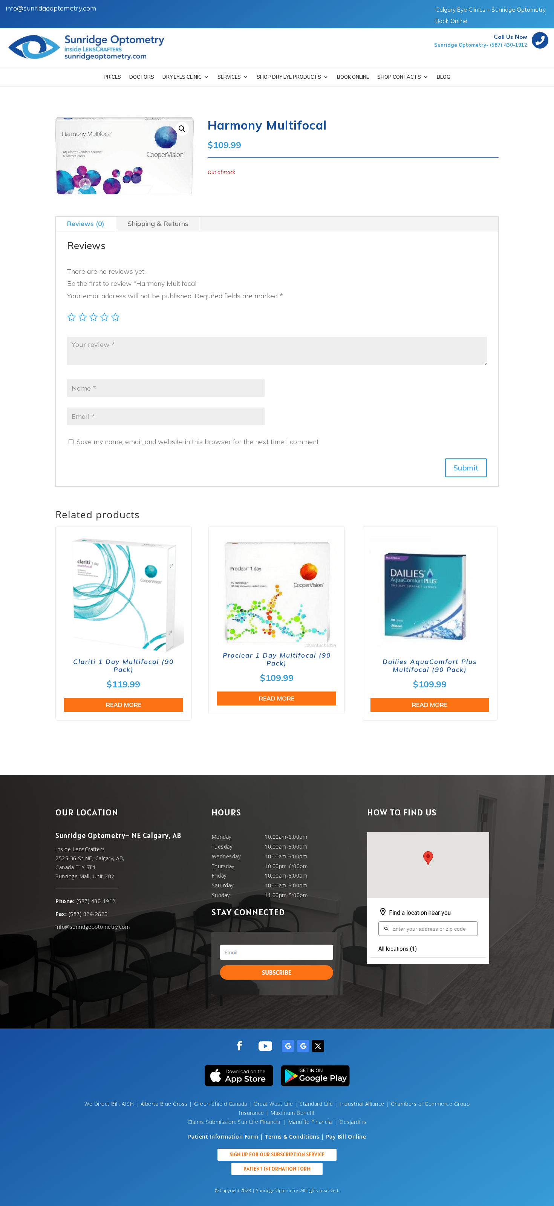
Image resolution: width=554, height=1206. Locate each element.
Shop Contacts (399, 77)
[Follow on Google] (288, 1046)
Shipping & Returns (157, 223)
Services (229, 77)
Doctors (141, 77)
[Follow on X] (318, 1046)
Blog (443, 77)
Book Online (451, 21)
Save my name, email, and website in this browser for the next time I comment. (198, 441)
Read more (123, 704)
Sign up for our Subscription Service (277, 1154)
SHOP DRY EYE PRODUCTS (289, 77)
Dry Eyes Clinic (182, 77)
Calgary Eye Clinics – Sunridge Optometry (490, 10)
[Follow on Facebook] (239, 1046)
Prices (112, 77)
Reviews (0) (85, 223)
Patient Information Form (277, 1168)
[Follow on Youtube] (265, 1045)
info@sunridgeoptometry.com (51, 8)
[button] (182, 129)
